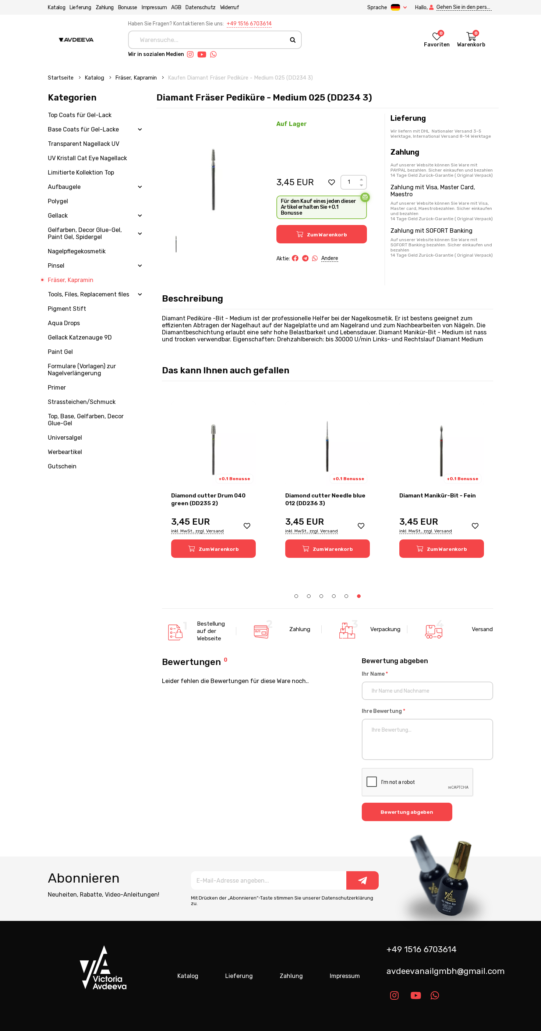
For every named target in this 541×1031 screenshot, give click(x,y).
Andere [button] (329, 258)
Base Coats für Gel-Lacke (83, 129)
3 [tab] (321, 596)
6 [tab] (359, 596)
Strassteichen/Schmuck (82, 401)
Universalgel (65, 437)
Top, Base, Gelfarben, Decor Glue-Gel (86, 420)
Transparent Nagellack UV (83, 143)
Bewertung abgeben (407, 812)
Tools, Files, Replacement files (88, 294)
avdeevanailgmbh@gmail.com (442, 971)
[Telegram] (305, 258)
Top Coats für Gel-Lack (80, 115)
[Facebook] (295, 258)
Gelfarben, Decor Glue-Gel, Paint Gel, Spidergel (85, 233)
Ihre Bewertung (383, 711)
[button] (331, 182)
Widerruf (229, 7)
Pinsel (56, 265)
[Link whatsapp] (215, 54)
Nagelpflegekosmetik (77, 251)
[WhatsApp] (315, 258)
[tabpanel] (441, 479)
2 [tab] (309, 596)
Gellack (58, 215)
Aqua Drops (64, 323)
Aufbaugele (64, 186)
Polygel (58, 201)
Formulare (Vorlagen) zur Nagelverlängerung (82, 370)
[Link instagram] (192, 54)
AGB (176, 7)
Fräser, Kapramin (136, 77)
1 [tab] (296, 596)
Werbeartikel (65, 451)
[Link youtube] (203, 54)
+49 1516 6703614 (249, 24)
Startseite (61, 77)
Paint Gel (60, 351)
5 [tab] (346, 596)
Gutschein (62, 466)
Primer (57, 387)
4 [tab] (334, 596)
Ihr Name (375, 674)
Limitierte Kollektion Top (81, 172)
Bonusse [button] (127, 7)
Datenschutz (200, 7)
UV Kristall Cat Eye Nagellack (87, 158)
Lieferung (80, 7)
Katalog (56, 7)
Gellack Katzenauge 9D (80, 337)
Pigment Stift (67, 308)
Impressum (154, 7)
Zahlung (105, 7)
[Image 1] (176, 241)
